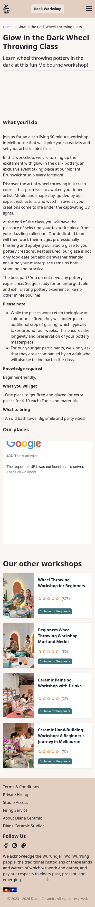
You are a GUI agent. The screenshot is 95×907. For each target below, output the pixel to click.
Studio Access (15, 802)
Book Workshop (47, 8)
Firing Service (15, 810)
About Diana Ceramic (22, 818)
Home (7, 26)
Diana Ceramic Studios (24, 826)
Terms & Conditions (21, 786)
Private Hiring (15, 794)
